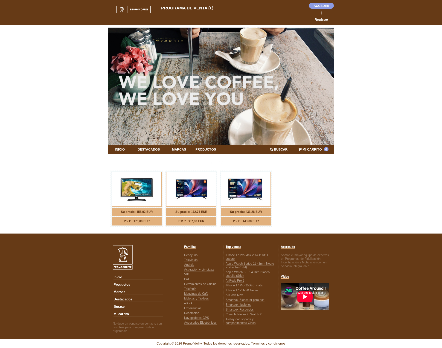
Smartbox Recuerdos (240, 309)
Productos (205, 149)
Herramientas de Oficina (200, 284)
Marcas (179, 149)
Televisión (191, 260)
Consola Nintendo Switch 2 (244, 314)
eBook (188, 303)
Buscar (119, 306)
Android (189, 264)
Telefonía (190, 289)
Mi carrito (121, 314)
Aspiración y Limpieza (199, 269)
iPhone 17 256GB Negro (242, 290)
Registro (321, 19)
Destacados (149, 149)
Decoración (191, 313)
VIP (186, 274)
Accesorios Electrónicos (200, 322)
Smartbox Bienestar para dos (245, 300)
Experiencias (192, 308)
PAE (187, 279)
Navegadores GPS (196, 317)
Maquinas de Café (196, 293)
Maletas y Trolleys (196, 298)
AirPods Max (234, 295)
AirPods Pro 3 (235, 280)
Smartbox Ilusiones (238, 304)
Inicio (120, 149)
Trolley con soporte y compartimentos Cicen (241, 321)
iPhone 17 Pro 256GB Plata (244, 285)
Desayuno (191, 255)
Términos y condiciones (268, 343)
